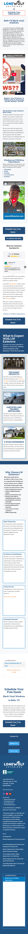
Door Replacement (9, 803)
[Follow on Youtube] (10, 794)
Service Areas (9, 789)
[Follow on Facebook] (4, 794)
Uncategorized (7, 836)
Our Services (6, 797)
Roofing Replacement (9, 804)
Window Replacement (9, 799)
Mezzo (15, 284)
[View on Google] (5, 263)
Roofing (14, 672)
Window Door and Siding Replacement (11, 879)
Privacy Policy (12, 810)
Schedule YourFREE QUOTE (14, 13)
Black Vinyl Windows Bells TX (13, 663)
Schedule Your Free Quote (13, 230)
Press (4, 834)
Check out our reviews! (10, 596)
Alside (11, 284)
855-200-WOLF (7, 785)
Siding (14, 670)
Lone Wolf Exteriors (10, 660)
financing (8, 298)
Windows (9, 670)
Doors (18, 670)
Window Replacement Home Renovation (14, 839)
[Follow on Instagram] (7, 794)
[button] (3, 267)
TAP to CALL (14, 751)
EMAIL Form (14, 743)
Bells (6, 666)
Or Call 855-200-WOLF (14, 238)
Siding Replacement (9, 801)
